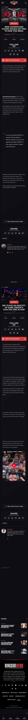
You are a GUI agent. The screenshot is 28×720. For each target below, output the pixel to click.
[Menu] (3, 3)
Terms (18, 700)
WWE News (14, 23)
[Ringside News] (14, 3)
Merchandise (22, 692)
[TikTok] (12, 689)
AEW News (6, 287)
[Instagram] (10, 54)
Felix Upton (9, 529)
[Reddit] (17, 54)
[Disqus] (14, 588)
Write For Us (14, 692)
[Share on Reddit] (19, 233)
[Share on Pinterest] (15, 233)
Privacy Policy (12, 699)
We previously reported (9, 96)
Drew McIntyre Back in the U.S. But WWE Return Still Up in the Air (7, 652)
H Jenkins (7, 34)
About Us (5, 696)
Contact (11, 696)
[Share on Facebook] (5, 233)
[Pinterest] (19, 50)
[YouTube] (22, 50)
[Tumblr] (19, 685)
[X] (8, 50)
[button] (25, 3)
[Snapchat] (14, 54)
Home (2, 287)
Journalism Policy (20, 696)
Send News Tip (5, 692)
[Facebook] (5, 50)
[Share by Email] (22, 233)
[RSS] (16, 689)
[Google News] (12, 50)
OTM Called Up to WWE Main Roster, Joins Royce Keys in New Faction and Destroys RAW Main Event (7, 635)
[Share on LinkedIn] (12, 233)
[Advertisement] (12, 163)
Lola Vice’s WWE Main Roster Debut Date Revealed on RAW (7, 643)
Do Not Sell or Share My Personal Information (14, 707)
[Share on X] (8, 233)
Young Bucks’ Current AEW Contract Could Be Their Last (7, 626)
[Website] (8, 252)
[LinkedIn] (15, 50)
